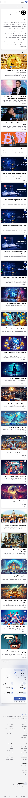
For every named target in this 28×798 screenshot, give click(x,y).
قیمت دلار (25, 750)
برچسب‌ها (21, 7)
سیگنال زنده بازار (10, 750)
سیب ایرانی (6, 786)
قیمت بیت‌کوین (24, 726)
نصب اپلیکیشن (18, 698)
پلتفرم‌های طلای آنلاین (9, 728)
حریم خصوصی (22, 796)
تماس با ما (25, 768)
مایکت (17, 786)
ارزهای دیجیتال (24, 722)
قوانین (17, 796)
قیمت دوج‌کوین (24, 739)
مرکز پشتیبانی (24, 772)
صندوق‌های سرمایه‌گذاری (8, 731)
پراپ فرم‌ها (11, 726)
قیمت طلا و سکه (24, 748)
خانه (26, 7)
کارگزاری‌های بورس (9, 733)
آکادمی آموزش (10, 752)
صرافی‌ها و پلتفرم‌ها (9, 722)
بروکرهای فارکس (10, 724)
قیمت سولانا (25, 733)
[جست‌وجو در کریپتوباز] (5, 2)
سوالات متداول (24, 770)
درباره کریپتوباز (24, 763)
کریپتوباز (24, 714)
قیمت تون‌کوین (24, 737)
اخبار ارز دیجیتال (10, 746)
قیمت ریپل (25, 735)
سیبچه (25, 788)
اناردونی (22, 788)
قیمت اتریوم (24, 728)
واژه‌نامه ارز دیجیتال (9, 759)
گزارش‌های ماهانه (10, 755)
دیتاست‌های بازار (10, 757)
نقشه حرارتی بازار (24, 752)
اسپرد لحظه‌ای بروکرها (23, 746)
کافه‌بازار (21, 786)
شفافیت (25, 774)
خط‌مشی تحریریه (12, 796)
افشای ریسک (5, 796)
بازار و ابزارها (25, 744)
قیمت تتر (25, 731)
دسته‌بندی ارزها (24, 724)
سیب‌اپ (10, 786)
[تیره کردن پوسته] (8, 2)
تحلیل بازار (11, 748)
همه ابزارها (25, 759)
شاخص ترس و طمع (23, 755)
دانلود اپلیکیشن (21, 783)
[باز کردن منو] (1, 2)
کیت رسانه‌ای (24, 777)
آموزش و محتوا (10, 744)
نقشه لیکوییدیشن (23, 757)
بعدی (8, 661)
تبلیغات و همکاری (23, 765)
